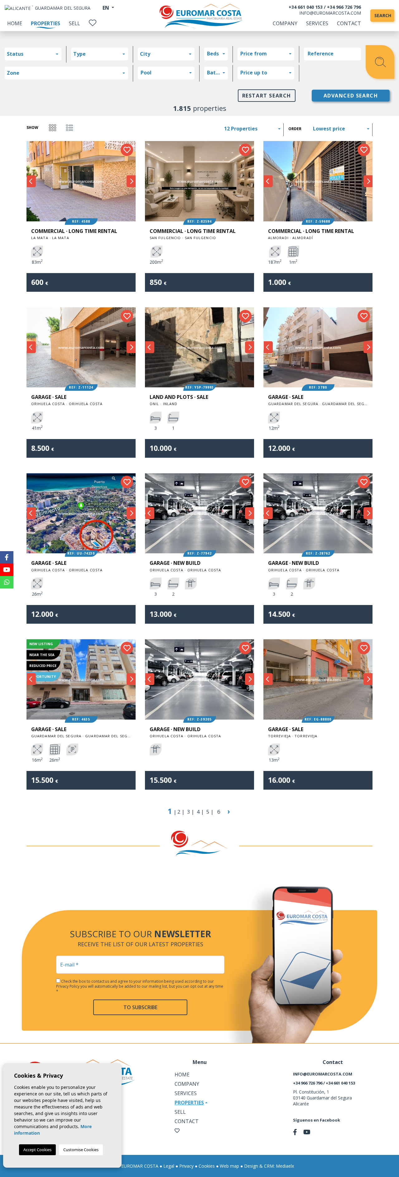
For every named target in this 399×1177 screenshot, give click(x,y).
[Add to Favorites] (127, 150)
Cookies (207, 1166)
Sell (74, 23)
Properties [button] (189, 1102)
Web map (229, 1166)
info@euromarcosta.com (330, 13)
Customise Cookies (81, 1149)
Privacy (186, 1166)
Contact (349, 23)
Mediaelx (285, 1166)
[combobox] (33, 54)
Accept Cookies (37, 1149)
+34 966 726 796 (344, 7)
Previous (31, 181)
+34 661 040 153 (306, 7)
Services (317, 23)
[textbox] (34, 54)
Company (285, 23)
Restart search (266, 95)
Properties (45, 23)
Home (14, 23)
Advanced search (351, 95)
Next (131, 181)
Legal (168, 1166)
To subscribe (140, 1007)
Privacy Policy (68, 986)
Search (382, 15)
